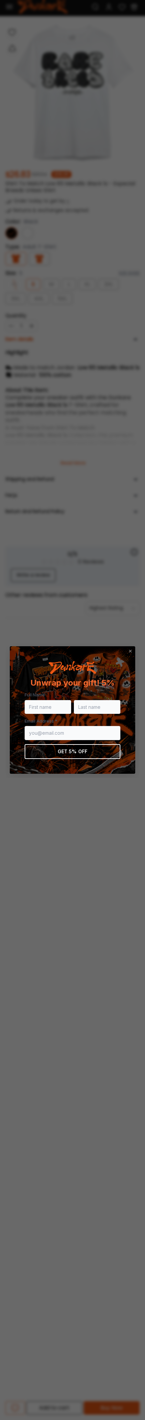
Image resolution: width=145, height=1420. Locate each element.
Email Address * (41, 721)
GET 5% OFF (72, 751)
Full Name (35, 694)
